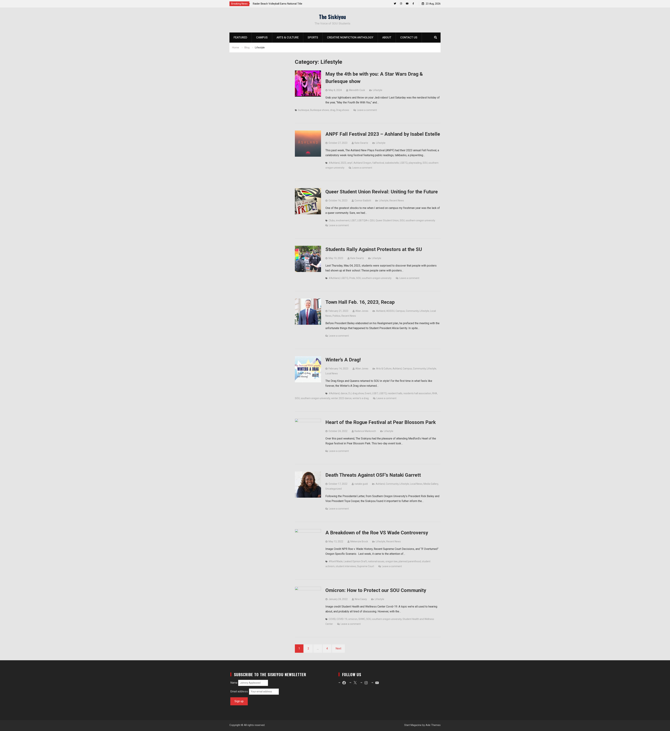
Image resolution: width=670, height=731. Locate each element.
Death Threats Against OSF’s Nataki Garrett (373, 475)
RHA (434, 393)
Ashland (380, 311)
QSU (372, 220)
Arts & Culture (288, 37)
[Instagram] (401, 4)
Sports (313, 37)
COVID (332, 619)
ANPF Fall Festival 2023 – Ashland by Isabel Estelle (382, 134)
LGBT (353, 220)
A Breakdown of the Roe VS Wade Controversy (376, 533)
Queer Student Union (387, 220)
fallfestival (378, 162)
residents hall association (417, 393)
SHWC (361, 619)
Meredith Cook (357, 90)
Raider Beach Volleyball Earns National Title (277, 3)
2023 (343, 162)
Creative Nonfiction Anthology (350, 37)
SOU (425, 162)
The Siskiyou (332, 17)
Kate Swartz (361, 142)
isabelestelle (392, 162)
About (386, 37)
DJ (349, 393)
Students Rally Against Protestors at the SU (373, 249)
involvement (342, 220)
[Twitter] (395, 4)
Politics (336, 315)
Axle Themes (433, 725)
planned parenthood (410, 561)
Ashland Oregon (362, 162)
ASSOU (390, 311)
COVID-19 (342, 619)
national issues (376, 561)
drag (332, 110)
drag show (358, 393)
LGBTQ (404, 162)
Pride (352, 278)
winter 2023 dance (341, 398)
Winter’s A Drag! (343, 360)
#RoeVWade (336, 561)
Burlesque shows (319, 110)
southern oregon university (420, 220)
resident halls (395, 393)
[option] (284, 3)
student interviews (346, 566)
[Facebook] (413, 4)
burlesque (303, 110)
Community (412, 311)
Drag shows (342, 110)
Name (233, 682)
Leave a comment (367, 110)
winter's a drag (361, 398)
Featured (240, 37)
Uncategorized (333, 488)
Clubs (332, 220)
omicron (352, 619)
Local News (331, 373)
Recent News (396, 200)
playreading (415, 162)
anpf (349, 162)
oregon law (391, 561)
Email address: (239, 691)
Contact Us (408, 37)
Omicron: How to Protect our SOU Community (375, 590)
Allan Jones (361, 311)
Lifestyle (377, 90)
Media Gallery (430, 483)
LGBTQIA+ (363, 220)
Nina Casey (361, 599)
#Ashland (334, 162)
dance (344, 393)
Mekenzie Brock (359, 541)
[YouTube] (407, 4)
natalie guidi (361, 483)
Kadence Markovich (365, 431)
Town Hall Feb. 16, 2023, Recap (360, 302)
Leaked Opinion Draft (355, 561)
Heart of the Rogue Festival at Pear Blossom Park (380, 422)
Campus (262, 37)
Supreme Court (365, 566)
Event (368, 393)
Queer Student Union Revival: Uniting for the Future (381, 192)
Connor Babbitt (363, 200)
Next (338, 648)
